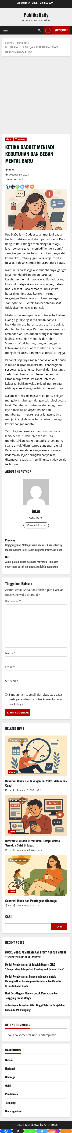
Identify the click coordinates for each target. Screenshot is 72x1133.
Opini (9, 139)
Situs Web (11, 681)
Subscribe (61, 30)
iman (11, 169)
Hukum (9, 1060)
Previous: (33, 545)
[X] (12, 187)
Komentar (13, 601)
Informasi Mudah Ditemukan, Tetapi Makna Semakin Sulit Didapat (32, 843)
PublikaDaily (36, 14)
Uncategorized (13, 1111)
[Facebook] (8, 187)
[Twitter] (22, 187)
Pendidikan (11, 1094)
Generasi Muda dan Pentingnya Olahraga (31, 900)
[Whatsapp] (17, 187)
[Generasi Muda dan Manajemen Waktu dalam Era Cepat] (36, 756)
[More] (32, 187)
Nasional (10, 1068)
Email (10, 667)
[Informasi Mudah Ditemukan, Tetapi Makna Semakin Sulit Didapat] (36, 815)
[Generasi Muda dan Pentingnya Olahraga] (36, 875)
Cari (8, 916)
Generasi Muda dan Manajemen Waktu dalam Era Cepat (36, 783)
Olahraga (10, 1077)
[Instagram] (27, 187)
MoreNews (32, 1125)
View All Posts (36, 525)
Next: (31, 561)
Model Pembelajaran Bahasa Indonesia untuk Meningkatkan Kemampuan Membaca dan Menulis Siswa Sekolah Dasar (33, 981)
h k (9, 790)
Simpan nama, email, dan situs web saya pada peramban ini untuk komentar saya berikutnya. (36, 699)
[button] (5, 30)
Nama (10, 653)
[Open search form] (39, 30)
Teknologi (20, 139)
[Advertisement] (36, 97)
